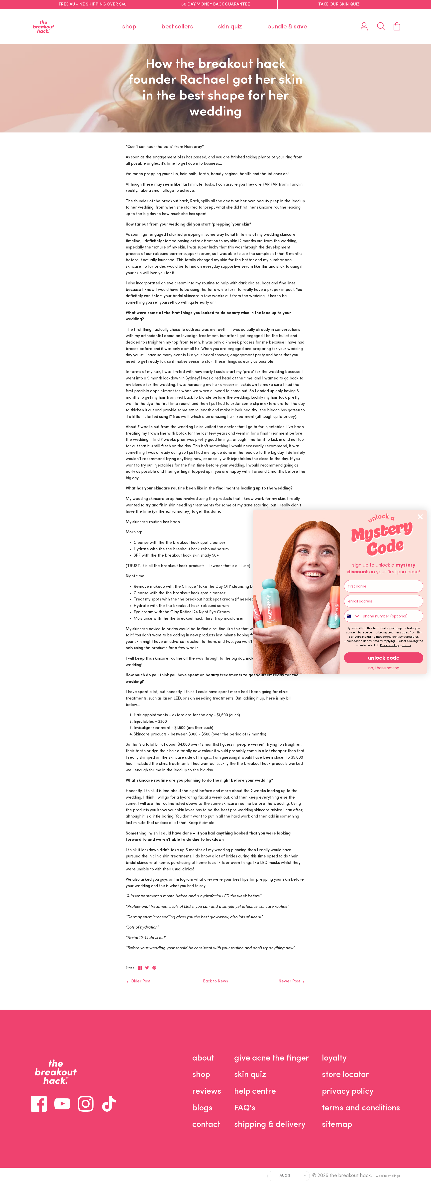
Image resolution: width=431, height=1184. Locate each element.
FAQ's (244, 1108)
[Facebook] (39, 1104)
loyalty (334, 1058)
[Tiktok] (109, 1104)
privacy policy (348, 1091)
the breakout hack (350, 1175)
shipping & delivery (270, 1125)
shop (129, 27)
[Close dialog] (420, 517)
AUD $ (285, 1176)
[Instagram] (86, 1104)
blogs (202, 1108)
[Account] (364, 26)
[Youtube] (62, 1104)
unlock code (383, 657)
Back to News (215, 981)
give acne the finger (271, 1058)
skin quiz (230, 27)
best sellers (177, 27)
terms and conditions (361, 1108)
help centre (255, 1091)
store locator (345, 1075)
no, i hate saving (383, 668)
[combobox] (352, 616)
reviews (206, 1091)
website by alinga (388, 1176)
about (203, 1058)
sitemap (337, 1125)
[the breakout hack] (43, 26)
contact (206, 1125)
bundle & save (287, 27)
